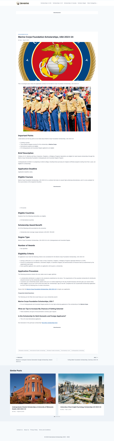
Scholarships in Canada (70, 3)
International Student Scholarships (37, 350)
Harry (20, 40)
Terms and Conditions (45, 429)
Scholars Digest (82, 3)
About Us (26, 429)
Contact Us (20, 429)
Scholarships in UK (58, 3)
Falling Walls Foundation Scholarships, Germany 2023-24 (83, 358)
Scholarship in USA (65, 350)
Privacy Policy (34, 429)
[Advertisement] (57, 22)
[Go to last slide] (12, 394)
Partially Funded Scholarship (53, 350)
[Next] (102, 394)
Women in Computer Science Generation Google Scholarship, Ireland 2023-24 (34, 359)
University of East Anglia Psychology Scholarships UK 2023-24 (80, 407)
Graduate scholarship (23, 350)
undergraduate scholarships (78, 350)
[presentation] (33, 389)
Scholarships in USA (46, 3)
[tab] (54, 416)
